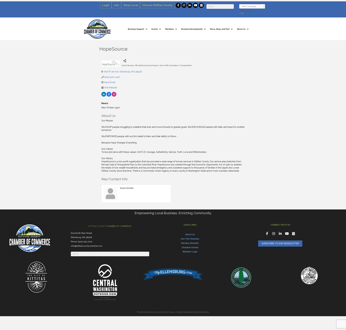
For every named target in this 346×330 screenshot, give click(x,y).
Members (169, 29)
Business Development (192, 29)
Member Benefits (190, 243)
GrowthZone (204, 312)
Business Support (136, 29)
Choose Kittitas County (157, 5)
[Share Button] (125, 61)
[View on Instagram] (114, 96)
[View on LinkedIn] (103, 96)
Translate (250, 13)
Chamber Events (190, 247)
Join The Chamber (190, 239)
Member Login (190, 251)
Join (116, 5)
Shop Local (130, 5)
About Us (241, 29)
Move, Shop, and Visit (219, 29)
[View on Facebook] (109, 96)
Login (105, 5)
